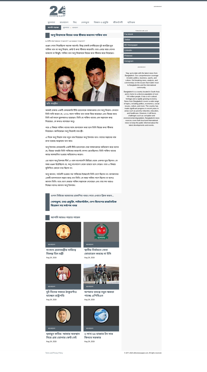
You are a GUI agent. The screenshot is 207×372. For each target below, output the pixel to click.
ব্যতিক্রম (131, 22)
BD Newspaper (131, 45)
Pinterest (128, 55)
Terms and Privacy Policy (54, 353)
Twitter (127, 39)
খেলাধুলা (85, 22)
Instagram (128, 61)
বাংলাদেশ (64, 22)
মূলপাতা (51, 22)
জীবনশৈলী (118, 22)
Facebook (128, 34)
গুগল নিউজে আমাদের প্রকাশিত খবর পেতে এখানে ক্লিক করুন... (82, 195)
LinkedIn (128, 50)
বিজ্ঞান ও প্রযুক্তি (101, 22)
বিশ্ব (74, 22)
